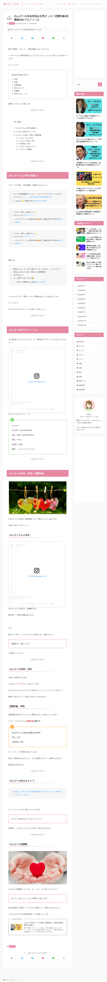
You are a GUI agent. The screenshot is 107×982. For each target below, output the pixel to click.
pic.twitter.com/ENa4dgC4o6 (40, 197)
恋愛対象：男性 (25, 143)
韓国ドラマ (82, 381)
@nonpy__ (17, 791)
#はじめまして (49, 791)
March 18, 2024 (40, 201)
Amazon (81, 342)
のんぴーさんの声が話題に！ (27, 128)
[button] (11, 38)
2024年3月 (81, 303)
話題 (80, 376)
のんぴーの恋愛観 (26, 149)
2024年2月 (81, 308)
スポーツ (82, 355)
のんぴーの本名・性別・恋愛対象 (28, 135)
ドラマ (81, 359)
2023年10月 (82, 325)
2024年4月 (81, 299)
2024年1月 (81, 312)
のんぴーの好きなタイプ (28, 146)
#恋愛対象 (34, 791)
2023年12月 (82, 316)
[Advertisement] (89, 44)
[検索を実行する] (100, 84)
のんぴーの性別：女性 (27, 141)
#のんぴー (26, 791)
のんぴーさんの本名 (26, 138)
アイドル (82, 346)
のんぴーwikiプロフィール (26, 131)
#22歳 (58, 791)
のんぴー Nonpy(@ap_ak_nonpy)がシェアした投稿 (36, 409)
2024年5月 (81, 295)
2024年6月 (81, 290)
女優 (80, 368)
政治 (80, 372)
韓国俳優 (82, 385)
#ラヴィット (25, 197)
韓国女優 (82, 390)
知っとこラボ (11, 4)
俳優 (80, 363)
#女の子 (41, 791)
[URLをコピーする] (64, 38)
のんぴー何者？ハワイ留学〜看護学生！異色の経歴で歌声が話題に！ (44, 924)
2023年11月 (82, 321)
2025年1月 (81, 286)
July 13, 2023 (41, 282)
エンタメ (12, 23)
